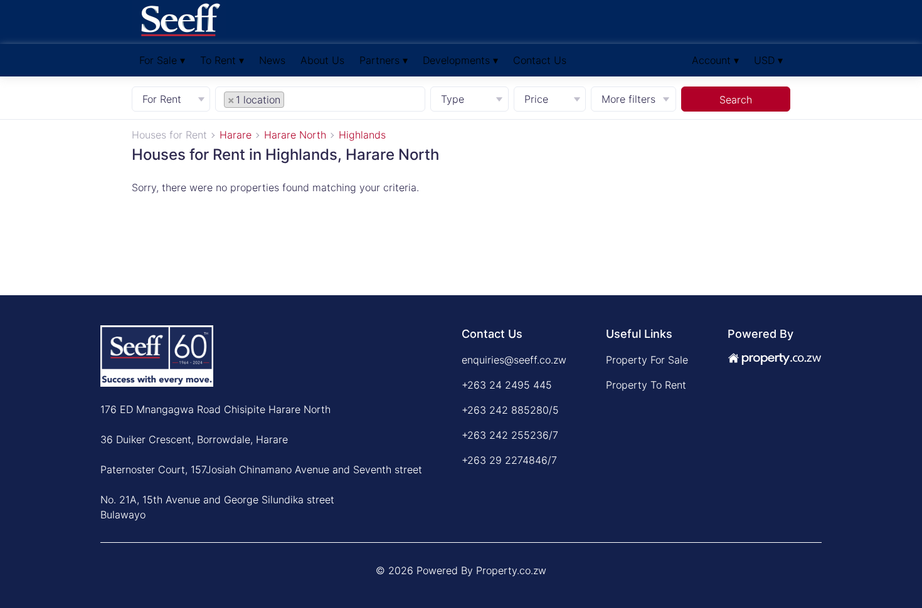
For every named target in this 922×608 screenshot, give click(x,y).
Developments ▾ (460, 60)
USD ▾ (768, 60)
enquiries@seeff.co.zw (514, 360)
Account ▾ (715, 60)
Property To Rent (646, 385)
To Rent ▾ (222, 60)
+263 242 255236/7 (510, 435)
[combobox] (320, 98)
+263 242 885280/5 (510, 410)
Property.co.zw (511, 570)
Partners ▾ (383, 60)
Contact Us (539, 60)
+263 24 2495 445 (507, 385)
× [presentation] (231, 99)
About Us (322, 60)
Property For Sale (647, 360)
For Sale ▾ (162, 60)
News (272, 60)
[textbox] (301, 99)
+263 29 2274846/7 (509, 460)
